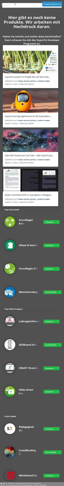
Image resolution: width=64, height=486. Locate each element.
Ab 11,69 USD (51, 452)
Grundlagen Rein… (26, 221)
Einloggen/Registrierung (52, 4)
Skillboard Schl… (29, 344)
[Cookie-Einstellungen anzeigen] (3, 483)
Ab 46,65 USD (51, 345)
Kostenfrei (50, 222)
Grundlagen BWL (29, 268)
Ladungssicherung (30, 321)
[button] (57, 222)
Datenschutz (11, 483)
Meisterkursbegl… (29, 292)
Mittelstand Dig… (29, 475)
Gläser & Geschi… (29, 245)
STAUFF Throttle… (29, 368)
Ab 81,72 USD (51, 292)
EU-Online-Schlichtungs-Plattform (31, 483)
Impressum (19, 483)
